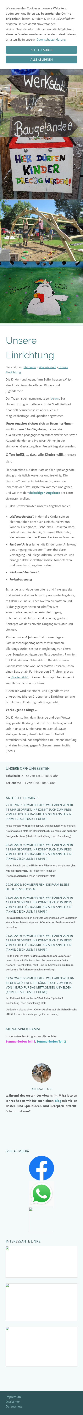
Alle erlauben (42, 50)
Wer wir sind (47, 367)
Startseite (30, 367)
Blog (58, 1101)
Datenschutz (14, 1406)
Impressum (13, 1397)
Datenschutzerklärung (51, 39)
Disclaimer (13, 1401)
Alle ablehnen (41, 59)
